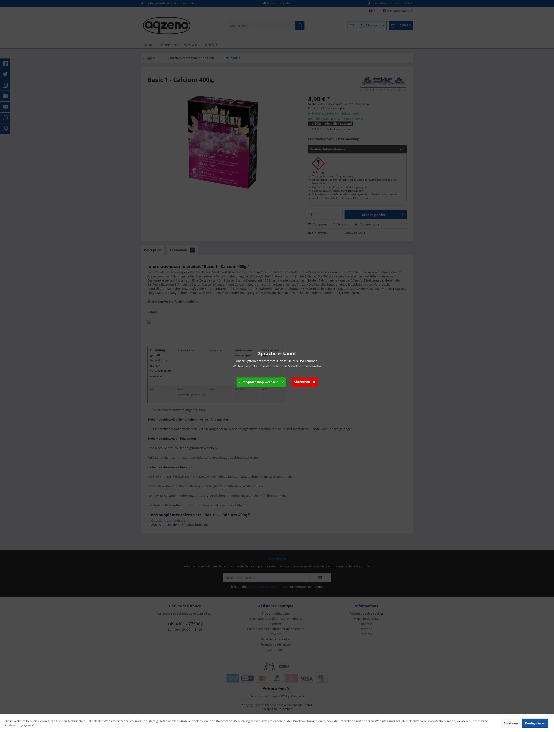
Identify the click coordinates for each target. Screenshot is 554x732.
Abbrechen (302, 382)
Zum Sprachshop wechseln (259, 382)
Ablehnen (511, 723)
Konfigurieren (535, 723)
